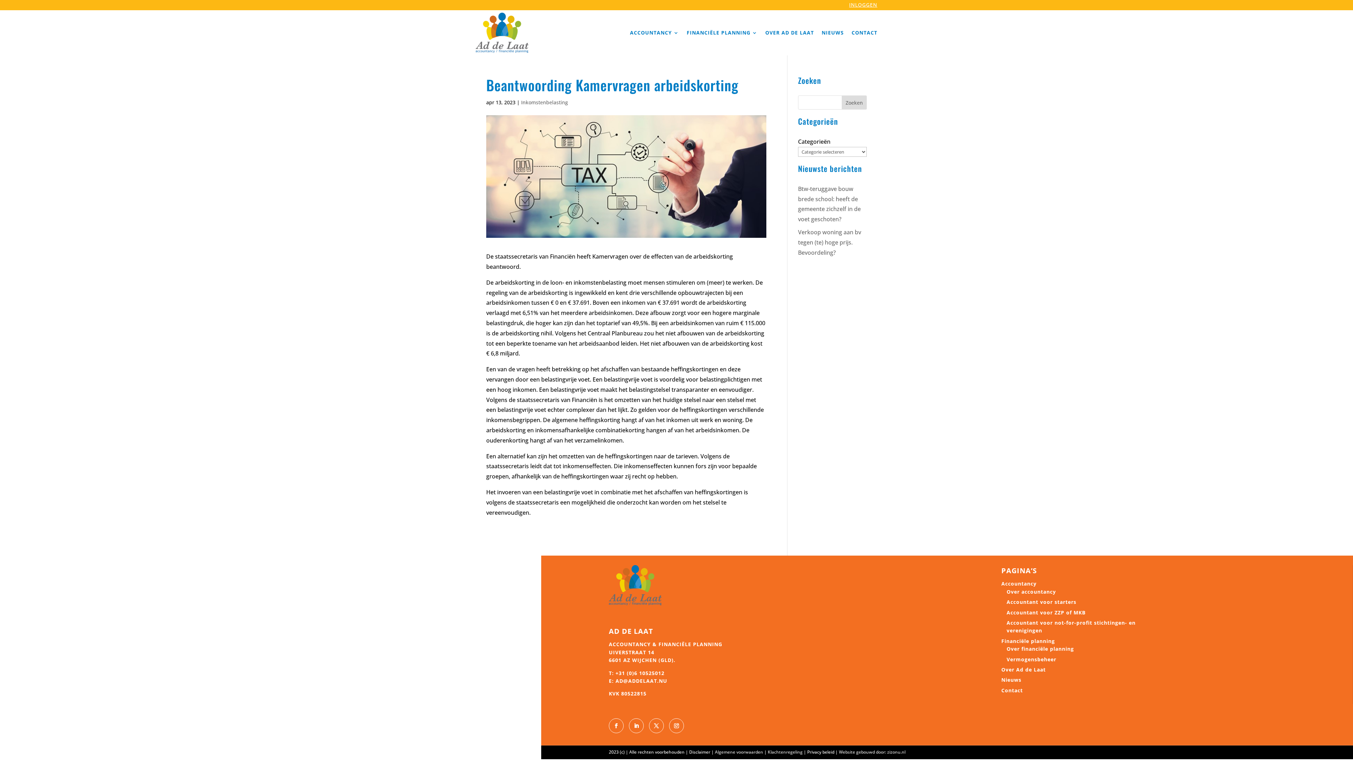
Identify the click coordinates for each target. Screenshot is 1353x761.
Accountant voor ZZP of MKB (1046, 612)
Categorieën (814, 142)
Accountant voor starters (1041, 602)
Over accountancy (1031, 591)
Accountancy (651, 32)
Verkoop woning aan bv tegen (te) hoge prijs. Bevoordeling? (829, 242)
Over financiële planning (1040, 648)
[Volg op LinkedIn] (636, 725)
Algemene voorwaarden (739, 752)
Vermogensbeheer (1031, 659)
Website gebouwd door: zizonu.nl (872, 752)
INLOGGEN (863, 4)
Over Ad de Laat (789, 32)
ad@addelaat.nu (641, 681)
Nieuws (833, 32)
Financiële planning (718, 32)
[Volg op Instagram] (676, 725)
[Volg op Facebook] (616, 725)
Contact (864, 32)
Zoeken (854, 102)
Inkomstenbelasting (544, 102)
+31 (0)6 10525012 (640, 673)
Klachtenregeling (785, 752)
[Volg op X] (656, 725)
